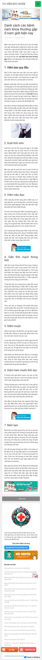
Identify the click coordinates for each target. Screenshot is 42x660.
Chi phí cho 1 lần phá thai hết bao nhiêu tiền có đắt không (19, 644)
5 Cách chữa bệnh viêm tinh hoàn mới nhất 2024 (20, 623)
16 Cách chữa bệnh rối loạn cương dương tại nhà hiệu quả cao (20, 573)
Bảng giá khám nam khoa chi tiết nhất (17, 568)
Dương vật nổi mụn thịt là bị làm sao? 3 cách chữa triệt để (21, 601)
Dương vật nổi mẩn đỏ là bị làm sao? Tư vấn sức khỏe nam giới (20, 607)
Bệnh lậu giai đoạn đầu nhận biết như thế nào (19, 626)
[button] (38, 4)
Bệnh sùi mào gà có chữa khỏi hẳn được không (20, 630)
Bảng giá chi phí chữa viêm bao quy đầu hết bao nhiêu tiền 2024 (20, 590)
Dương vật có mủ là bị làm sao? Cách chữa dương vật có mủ (21, 618)
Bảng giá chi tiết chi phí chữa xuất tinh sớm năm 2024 (20, 584)
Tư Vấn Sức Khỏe (19, 37)
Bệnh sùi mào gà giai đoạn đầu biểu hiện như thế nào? (20, 635)
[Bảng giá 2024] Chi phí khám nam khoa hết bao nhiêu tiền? (20, 578)
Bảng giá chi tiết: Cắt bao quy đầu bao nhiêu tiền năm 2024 (20, 595)
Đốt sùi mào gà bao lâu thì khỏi (14, 639)
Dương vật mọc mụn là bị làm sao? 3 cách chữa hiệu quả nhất (20, 612)
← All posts (21, 499)
